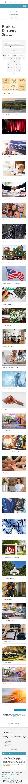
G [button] (11, 61)
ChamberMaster (12, 782)
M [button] (13, 64)
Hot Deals (6, 715)
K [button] (8, 64)
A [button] (8, 58)
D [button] (16, 58)
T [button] (19, 67)
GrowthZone (18, 781)
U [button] (8, 70)
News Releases (14, 714)
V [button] (11, 70)
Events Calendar (21, 714)
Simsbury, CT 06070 (11, 774)
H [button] (14, 61)
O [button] (19, 64)
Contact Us (14, 716)
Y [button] (19, 70)
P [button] (8, 67)
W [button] (14, 70)
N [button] (16, 64)
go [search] (14, 50)
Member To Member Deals (13, 715)
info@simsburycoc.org (8, 778)
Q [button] (11, 67)
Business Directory (7, 714)
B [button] (11, 58)
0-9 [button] (4, 58)
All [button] (23, 58)
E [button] (19, 58)
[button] (20, 710)
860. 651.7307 (6, 776)
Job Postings (22, 715)
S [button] (16, 67)
